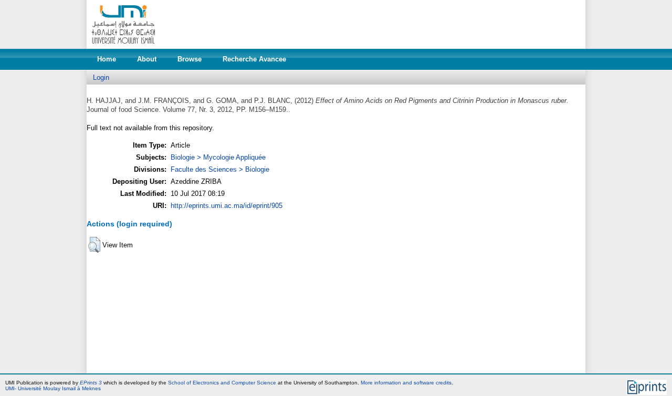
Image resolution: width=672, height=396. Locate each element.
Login (101, 77)
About (146, 59)
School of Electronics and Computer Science (222, 382)
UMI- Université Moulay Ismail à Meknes (53, 388)
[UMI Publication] (123, 46)
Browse (189, 59)
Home (106, 59)
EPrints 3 (91, 382)
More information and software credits (406, 382)
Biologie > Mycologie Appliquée (218, 157)
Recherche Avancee (254, 59)
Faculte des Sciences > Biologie (220, 169)
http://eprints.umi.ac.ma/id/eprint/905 (226, 206)
